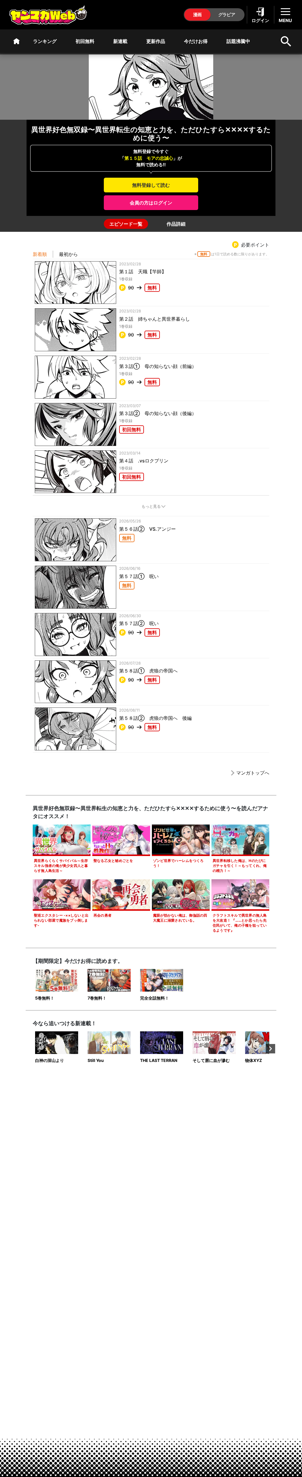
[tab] (126, 224)
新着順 (40, 254)
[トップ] (16, 41)
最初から (68, 254)
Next (270, 1048)
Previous (31, 1048)
